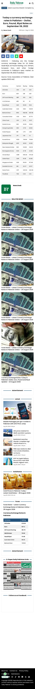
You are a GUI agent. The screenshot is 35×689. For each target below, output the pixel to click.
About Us (4, 670)
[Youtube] (9, 677)
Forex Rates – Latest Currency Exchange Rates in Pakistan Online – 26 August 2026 (17, 289)
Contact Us (13, 670)
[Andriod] (25, 677)
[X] (12, 56)
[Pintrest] (19, 677)
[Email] (21, 56)
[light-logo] (17, 3)
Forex (31, 13)
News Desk (7, 30)
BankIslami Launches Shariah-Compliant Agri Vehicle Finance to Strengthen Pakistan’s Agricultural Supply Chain (22, 443)
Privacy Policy (23, 670)
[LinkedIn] (7, 56)
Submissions (15, 674)
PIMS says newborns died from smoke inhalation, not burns (22, 451)
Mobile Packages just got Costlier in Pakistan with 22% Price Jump (17, 423)
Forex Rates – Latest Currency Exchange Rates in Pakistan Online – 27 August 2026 (17, 258)
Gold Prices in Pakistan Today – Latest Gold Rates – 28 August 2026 (16, 492)
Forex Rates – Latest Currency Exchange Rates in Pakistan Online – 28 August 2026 (17, 228)
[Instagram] (12, 677)
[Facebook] (3, 56)
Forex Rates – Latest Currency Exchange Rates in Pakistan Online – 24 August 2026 (17, 349)
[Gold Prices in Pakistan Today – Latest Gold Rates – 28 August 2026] (17, 481)
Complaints (5, 674)
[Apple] (29, 677)
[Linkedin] (22, 677)
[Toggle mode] (30, 3)
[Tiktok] (15, 677)
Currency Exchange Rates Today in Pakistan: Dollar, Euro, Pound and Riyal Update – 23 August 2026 (15, 380)
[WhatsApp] (16, 56)
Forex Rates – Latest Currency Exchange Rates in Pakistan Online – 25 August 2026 (17, 319)
